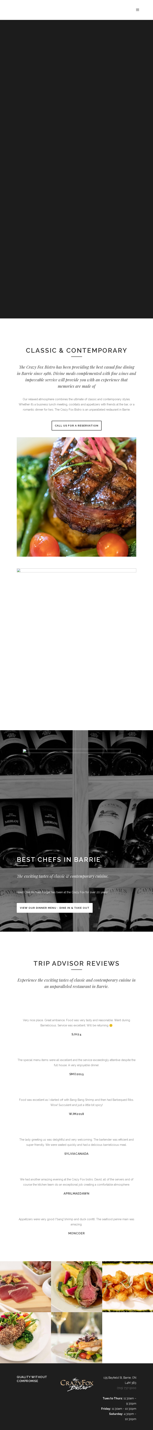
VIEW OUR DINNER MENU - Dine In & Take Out (54, 907)
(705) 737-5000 (126, 1388)
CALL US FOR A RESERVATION (76, 425)
